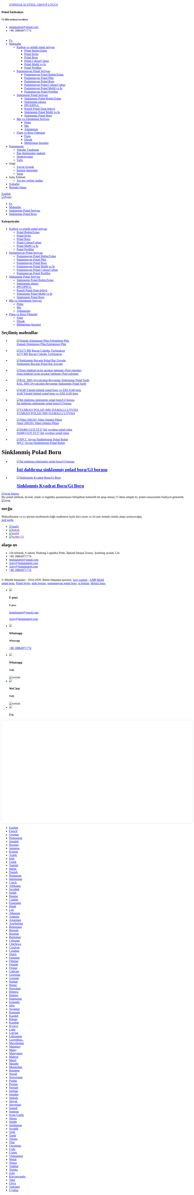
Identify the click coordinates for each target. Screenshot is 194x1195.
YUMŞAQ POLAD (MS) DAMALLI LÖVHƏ (46, 413)
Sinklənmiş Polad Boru (38, 115)
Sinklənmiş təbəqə (35, 102)
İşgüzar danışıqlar (27, 170)
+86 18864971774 (20, 648)
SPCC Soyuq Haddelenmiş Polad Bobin (41, 442)
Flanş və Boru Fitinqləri (31, 132)
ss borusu (83, 583)
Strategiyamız (25, 156)
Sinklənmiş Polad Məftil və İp (42, 112)
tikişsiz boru (98, 583)
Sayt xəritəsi (80, 579)
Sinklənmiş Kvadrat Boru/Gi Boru (50, 485)
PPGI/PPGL (31, 105)
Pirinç (27, 122)
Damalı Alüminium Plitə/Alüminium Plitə (41, 344)
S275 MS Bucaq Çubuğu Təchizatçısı (39, 354)
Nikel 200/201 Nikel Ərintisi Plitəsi (38, 423)
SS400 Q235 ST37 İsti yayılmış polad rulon (43, 433)
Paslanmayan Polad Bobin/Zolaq (43, 74)
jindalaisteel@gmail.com (23, 559)
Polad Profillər (32, 67)
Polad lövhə (31, 54)
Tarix (20, 160)
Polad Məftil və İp (35, 64)
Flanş (27, 136)
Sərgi (20, 173)
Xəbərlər (14, 184)
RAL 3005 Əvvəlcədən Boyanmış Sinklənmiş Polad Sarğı (51, 383)
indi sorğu (7, 520)
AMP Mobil (97, 579)
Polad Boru (31, 57)
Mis (26, 125)
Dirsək (28, 139)
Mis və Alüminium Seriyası (33, 119)
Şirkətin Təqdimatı (28, 149)
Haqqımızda (16, 146)
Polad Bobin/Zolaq (35, 50)
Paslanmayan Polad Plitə (39, 78)
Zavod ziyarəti (25, 166)
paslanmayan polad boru (62, 583)
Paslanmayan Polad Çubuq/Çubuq (44, 84)
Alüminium (31, 129)
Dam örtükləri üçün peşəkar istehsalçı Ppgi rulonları (47, 373)
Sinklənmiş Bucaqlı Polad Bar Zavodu (40, 363)
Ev (11, 40)
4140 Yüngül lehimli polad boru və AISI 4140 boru (47, 393)
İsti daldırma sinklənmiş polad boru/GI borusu (44, 403)
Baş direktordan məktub (31, 153)
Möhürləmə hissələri (36, 143)
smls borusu (39, 583)
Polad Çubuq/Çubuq (36, 60)
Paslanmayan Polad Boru (39, 81)
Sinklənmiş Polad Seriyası (32, 95)
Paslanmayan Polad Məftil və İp (43, 88)
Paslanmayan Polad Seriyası (33, 71)
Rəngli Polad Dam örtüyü (39, 108)
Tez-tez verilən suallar (30, 180)
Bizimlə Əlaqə (17, 187)
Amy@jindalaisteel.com (23, 563)
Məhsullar (15, 43)
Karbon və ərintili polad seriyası (36, 47)
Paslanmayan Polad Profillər (41, 91)
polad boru (8, 583)
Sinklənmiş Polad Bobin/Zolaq (42, 98)
